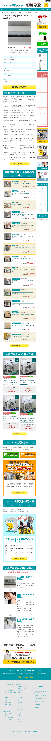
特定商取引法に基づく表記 (10, 692)
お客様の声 (40, 188)
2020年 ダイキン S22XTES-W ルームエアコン (23, 183)
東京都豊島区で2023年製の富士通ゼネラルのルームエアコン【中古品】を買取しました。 (27, 420)
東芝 (39, 120)
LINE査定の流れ (8, 707)
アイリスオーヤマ (42, 79)
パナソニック (41, 101)
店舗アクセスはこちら (19, 492)
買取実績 (24, 9)
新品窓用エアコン (21, 690)
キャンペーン (41, 197)
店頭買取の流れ (8, 704)
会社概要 (48, 9)
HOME (3, 12)
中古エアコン (20, 692)
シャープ (40, 90)
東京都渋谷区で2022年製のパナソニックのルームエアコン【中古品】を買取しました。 (10, 418)
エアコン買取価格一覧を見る (19, 345)
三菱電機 (19, 12)
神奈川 (26, 677)
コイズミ (40, 83)
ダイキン (40, 94)
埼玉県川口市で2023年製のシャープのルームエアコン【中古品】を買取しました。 (10, 382)
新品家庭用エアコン (22, 686)
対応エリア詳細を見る (19, 558)
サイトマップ (7, 694)
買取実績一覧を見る (19, 433)
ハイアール (40, 98)
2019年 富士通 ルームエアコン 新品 (20, 336)
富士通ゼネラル (41, 113)
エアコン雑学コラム (42, 192)
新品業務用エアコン (22, 688)
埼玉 (32, 677)
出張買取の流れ (8, 702)
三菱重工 (40, 105)
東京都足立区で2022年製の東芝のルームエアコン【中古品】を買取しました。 (27, 382)
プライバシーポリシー (9, 690)
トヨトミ (20, 721)
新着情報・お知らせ (42, 205)
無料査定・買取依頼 (18, 87)
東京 (20, 677)
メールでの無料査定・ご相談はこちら (19, 662)
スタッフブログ (41, 201)
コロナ (39, 86)
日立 (39, 116)
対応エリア (37, 9)
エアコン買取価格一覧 (11, 12)
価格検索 (48, 1)
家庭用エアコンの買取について (18, 163)
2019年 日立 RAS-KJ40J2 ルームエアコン (22, 204)
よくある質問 (7, 706)
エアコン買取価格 (17, 9)
